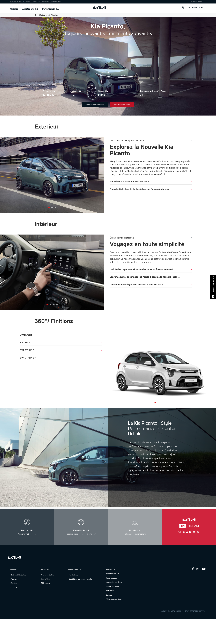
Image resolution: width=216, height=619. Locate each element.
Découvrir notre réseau (27, 534)
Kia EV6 (13, 587)
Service (109, 595)
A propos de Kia (47, 575)
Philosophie (45, 583)
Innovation (45, 579)
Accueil (36, 15)
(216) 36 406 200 (194, 7)
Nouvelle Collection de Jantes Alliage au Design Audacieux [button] (139, 189)
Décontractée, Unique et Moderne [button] (127, 140)
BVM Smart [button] (26, 334)
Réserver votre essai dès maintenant (81, 534)
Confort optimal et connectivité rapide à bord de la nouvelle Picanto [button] (145, 276)
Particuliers (73, 575)
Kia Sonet (14, 583)
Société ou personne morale (80, 579)
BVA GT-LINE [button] (27, 350)
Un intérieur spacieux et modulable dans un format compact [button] (141, 269)
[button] (48, 207)
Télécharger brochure (95, 104)
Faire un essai (111, 578)
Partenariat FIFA (50, 8)
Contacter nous (213, 285)
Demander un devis (16, 1)
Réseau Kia (36, 1)
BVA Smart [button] (26, 342)
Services (27, 1)
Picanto (13, 579)
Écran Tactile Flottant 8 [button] (122, 237)
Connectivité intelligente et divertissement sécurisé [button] (136, 284)
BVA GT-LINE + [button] (28, 357)
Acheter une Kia (30, 8)
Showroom (189, 532)
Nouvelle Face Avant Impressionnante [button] (129, 181)
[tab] (151, 140)
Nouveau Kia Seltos (18, 575)
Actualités (45, 1)
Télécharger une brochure (135, 534)
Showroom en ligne (114, 599)
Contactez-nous (56, 1)
